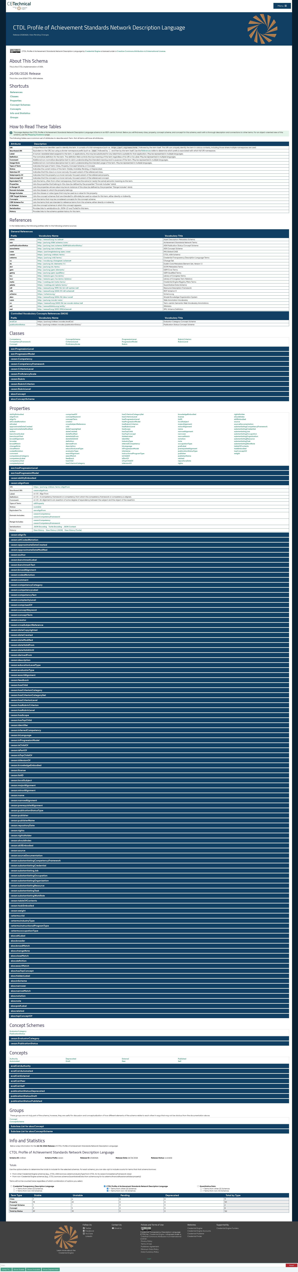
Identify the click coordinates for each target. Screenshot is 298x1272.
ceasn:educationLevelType (26, 665)
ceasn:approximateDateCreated (29, 544)
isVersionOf (127, 463)
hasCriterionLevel (129, 417)
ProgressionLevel (129, 339)
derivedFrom (71, 443)
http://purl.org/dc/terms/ (49, 267)
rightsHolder (239, 414)
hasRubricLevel (128, 426)
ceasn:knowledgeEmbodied (26, 765)
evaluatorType (72, 451)
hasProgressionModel (131, 421)
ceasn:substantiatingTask (25, 890)
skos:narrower (18, 985)
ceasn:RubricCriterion (23, 383)
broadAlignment (17, 439)
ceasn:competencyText (23, 594)
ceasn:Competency (21, 358)
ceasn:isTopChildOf (21, 755)
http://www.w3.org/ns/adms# (50, 239)
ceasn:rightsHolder (21, 835)
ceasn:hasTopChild (21, 720)
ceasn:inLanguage (21, 735)
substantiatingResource (244, 439)
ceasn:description (20, 660)
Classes (14, 96)
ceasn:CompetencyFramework (27, 363)
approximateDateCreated (21, 426)
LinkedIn (88, 1236)
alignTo (13, 419)
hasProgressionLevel (131, 419)
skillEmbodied (240, 419)
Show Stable (19, 1269)
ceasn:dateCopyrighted (24, 630)
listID (180, 419)
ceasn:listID (17, 775)
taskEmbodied (240, 448)
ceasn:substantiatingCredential (28, 865)
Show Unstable (33, 1269)
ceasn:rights (17, 830)
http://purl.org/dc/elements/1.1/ (52, 263)
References (16, 92)
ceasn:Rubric (18, 378)
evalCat (13, 321)
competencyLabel (17, 458)
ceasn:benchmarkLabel (24, 559)
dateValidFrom (72, 436)
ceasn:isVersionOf (20, 760)
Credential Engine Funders (228, 1228)
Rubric (124, 344)
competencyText (17, 461)
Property (39, 503)
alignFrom (14, 417)
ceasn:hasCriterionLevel (24, 700)
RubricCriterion (184, 339)
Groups (14, 117)
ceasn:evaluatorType (22, 670)
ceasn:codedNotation (23, 574)
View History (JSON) (54, 530)
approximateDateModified (21, 429)
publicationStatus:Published (26, 1101)
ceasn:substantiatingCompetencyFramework (36, 860)
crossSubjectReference (76, 424)
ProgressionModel (129, 341)
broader (13, 441)
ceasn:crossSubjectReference (27, 625)
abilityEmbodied (17, 414)
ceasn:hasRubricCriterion (25, 705)
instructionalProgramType (133, 453)
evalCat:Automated (22, 1070)
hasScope (126, 429)
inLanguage (127, 446)
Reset (291, 1265)
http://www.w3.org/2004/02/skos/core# (55, 297)
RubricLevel (183, 341)
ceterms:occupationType (24, 930)
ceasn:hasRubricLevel (23, 710)
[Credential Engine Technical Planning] (19, 4)
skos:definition (19, 960)
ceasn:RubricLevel (21, 388)
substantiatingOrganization (246, 436)
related (181, 458)
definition (70, 441)
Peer (124, 1061)
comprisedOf (71, 414)
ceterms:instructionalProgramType (30, 925)
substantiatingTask (242, 441)
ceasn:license (18, 770)
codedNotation (16, 451)
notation (181, 439)
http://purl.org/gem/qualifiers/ (51, 273)
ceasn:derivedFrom (21, 655)
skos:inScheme (19, 980)
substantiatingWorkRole (244, 443)
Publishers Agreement (150, 1246)
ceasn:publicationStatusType (27, 810)
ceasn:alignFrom (20, 483)
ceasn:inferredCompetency (26, 730)
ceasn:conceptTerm (21, 614)
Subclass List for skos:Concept (27, 1126)
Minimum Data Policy (150, 1249)
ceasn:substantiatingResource (27, 885)
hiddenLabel (127, 436)
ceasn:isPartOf (19, 750)
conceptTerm (71, 419)
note (180, 441)
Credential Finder (194, 1236)
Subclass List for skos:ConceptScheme (32, 1131)
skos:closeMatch (20, 955)
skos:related (17, 1010)
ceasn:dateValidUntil (22, 650)
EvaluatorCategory (18, 1031)
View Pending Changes (39, 35)
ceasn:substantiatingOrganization (30, 880)
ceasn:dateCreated (22, 635)
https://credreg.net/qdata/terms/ (53, 285)
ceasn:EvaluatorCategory (25, 1038)
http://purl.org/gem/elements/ (51, 270)
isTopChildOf (127, 461)
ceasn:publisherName (23, 820)
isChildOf (126, 456)
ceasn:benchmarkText (23, 564)
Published (182, 1059)
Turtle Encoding (55, 526)
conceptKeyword (73, 417)
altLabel (13, 424)
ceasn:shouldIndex (21, 840)
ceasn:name (17, 795)
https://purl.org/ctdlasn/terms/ (51, 254)
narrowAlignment (185, 431)
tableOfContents (241, 446)
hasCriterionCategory (75, 463)
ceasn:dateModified (22, 640)
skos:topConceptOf (21, 1015)
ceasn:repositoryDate (23, 825)
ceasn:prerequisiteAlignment (27, 805)
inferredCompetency (131, 443)
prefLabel (182, 446)
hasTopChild (127, 431)
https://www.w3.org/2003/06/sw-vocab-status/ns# (60, 303)
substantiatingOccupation (245, 434)
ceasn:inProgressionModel (25, 740)
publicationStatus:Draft (24, 1096)
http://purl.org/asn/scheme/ (50, 248)
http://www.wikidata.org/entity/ (52, 306)
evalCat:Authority (21, 1065)
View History (39, 530)
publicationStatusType (187, 451)
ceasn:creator (18, 619)
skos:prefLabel (19, 1005)
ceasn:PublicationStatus (24, 1043)
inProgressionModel (130, 448)
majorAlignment (185, 424)
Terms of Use (146, 1244)
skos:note (16, 1000)
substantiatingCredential (245, 429)
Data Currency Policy (150, 1252)
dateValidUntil (72, 439)
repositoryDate (184, 461)
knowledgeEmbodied (187, 414)
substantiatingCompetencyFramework (250, 426)
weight (237, 453)
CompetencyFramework (20, 341)
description (71, 446)
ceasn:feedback (20, 680)
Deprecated (71, 1059)
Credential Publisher (195, 1233)
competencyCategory (19, 456)
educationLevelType (74, 448)
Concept (13, 344)
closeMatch (15, 448)
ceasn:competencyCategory (26, 584)
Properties (15, 100)
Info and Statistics (20, 113)
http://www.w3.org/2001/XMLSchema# (54, 309)
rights (180, 463)
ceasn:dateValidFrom (22, 645)
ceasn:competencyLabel (24, 589)
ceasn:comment (19, 579)
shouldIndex (239, 417)
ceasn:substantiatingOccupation (29, 875)
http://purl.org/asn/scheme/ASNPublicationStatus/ (60, 245)
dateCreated (71, 431)
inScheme (126, 451)
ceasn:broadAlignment (23, 569)
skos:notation (18, 995)
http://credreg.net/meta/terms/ (52, 282)
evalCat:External (20, 1075)
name (180, 429)
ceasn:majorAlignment (23, 785)
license (181, 417)
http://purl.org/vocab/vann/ (50, 300)
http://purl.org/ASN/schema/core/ (53, 242)
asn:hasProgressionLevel (24, 467)
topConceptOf (240, 451)
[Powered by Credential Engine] (19, 8)
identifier (126, 439)
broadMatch (15, 443)
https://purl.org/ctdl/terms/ (50, 257)
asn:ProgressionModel (23, 353)
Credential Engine (92, 51)
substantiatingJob (242, 431)
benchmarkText (16, 436)
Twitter (88, 1228)
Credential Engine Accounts (199, 1231)
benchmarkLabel (17, 434)
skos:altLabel (18, 935)
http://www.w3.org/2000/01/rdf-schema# (56, 291)
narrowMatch (184, 436)
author (12, 431)
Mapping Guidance (36, 134)
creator (69, 421)
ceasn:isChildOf (19, 745)
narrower (182, 434)
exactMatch (71, 456)
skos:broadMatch (20, 945)
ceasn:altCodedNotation (24, 539)
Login (149, 1259)
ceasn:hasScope (20, 715)
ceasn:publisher (19, 815)
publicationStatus (17, 324)
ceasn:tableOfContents (24, 900)
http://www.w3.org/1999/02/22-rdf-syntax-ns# (58, 288)
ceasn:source (18, 850)
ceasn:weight (18, 910)
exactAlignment (72, 453)
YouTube (89, 1233)
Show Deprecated (50, 1269)
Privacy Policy (146, 1241)
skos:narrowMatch (21, 990)
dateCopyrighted (73, 429)
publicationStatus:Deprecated (28, 1091)
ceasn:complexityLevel (23, 599)
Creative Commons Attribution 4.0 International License (141, 51)
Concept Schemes (20, 104)
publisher (182, 453)
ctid (67, 426)
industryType (127, 441)
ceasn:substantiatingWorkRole (28, 895)
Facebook (89, 1231)
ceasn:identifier (19, 725)
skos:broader (18, 940)
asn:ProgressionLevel (22, 348)
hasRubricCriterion (130, 424)
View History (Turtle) (73, 530)
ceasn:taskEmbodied (22, 905)
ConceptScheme (73, 339)
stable (37, 507)
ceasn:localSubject (21, 780)
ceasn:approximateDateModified (29, 549)
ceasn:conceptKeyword (24, 609)
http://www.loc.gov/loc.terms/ (51, 276)
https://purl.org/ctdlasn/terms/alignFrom (52, 487)
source (237, 421)
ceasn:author (18, 554)
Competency (15, 339)
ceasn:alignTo (18, 534)
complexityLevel (17, 463)
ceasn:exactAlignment (23, 675)
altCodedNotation (18, 421)
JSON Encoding (40, 526)
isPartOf (125, 458)
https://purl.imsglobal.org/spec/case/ (54, 251)
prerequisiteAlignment (187, 448)
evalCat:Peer (18, 1080)
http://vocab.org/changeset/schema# (54, 260)
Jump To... (6, 1269)
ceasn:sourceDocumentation (27, 855)
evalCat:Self (18, 1085)
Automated (15, 1061)
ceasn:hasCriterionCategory (26, 690)
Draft (68, 1061)
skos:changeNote (20, 950)
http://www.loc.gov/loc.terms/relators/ (55, 279)
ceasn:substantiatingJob (25, 870)
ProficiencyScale (73, 344)
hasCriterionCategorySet (133, 414)
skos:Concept (18, 393)
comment (14, 453)
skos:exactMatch (20, 965)
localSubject (183, 421)
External (125, 1059)
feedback (70, 458)
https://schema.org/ (46, 294)
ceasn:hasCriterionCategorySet (28, 695)
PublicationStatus (17, 1033)
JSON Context (70, 526)
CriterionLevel (72, 341)
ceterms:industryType (23, 920)
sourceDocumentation (243, 424)
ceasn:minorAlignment (23, 790)
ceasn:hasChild (19, 685)
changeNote (15, 446)
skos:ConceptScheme (23, 398)
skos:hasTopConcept (22, 970)
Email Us (118, 1228)
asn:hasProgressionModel (25, 473)
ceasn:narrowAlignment (24, 800)
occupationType (185, 443)
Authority (14, 1059)
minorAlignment (185, 426)
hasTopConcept (129, 434)
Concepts (15, 108)
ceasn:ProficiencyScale (23, 373)
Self (179, 1061)
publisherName (184, 456)
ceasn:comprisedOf (21, 604)
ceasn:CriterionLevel (22, 368)
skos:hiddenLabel (20, 975)
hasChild (69, 461)
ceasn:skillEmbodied (22, 845)
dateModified (71, 434)
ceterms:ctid (18, 915)
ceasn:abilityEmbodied (23, 478)
